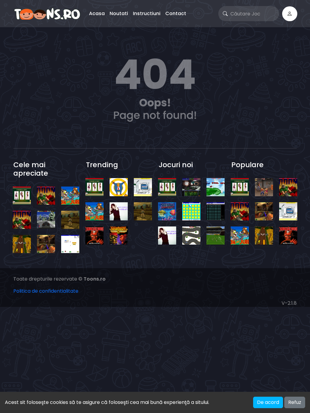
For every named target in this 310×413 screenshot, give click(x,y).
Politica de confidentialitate (45, 291)
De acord (268, 402)
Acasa (97, 13)
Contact (175, 13)
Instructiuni (146, 13)
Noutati (119, 13)
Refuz (294, 402)
